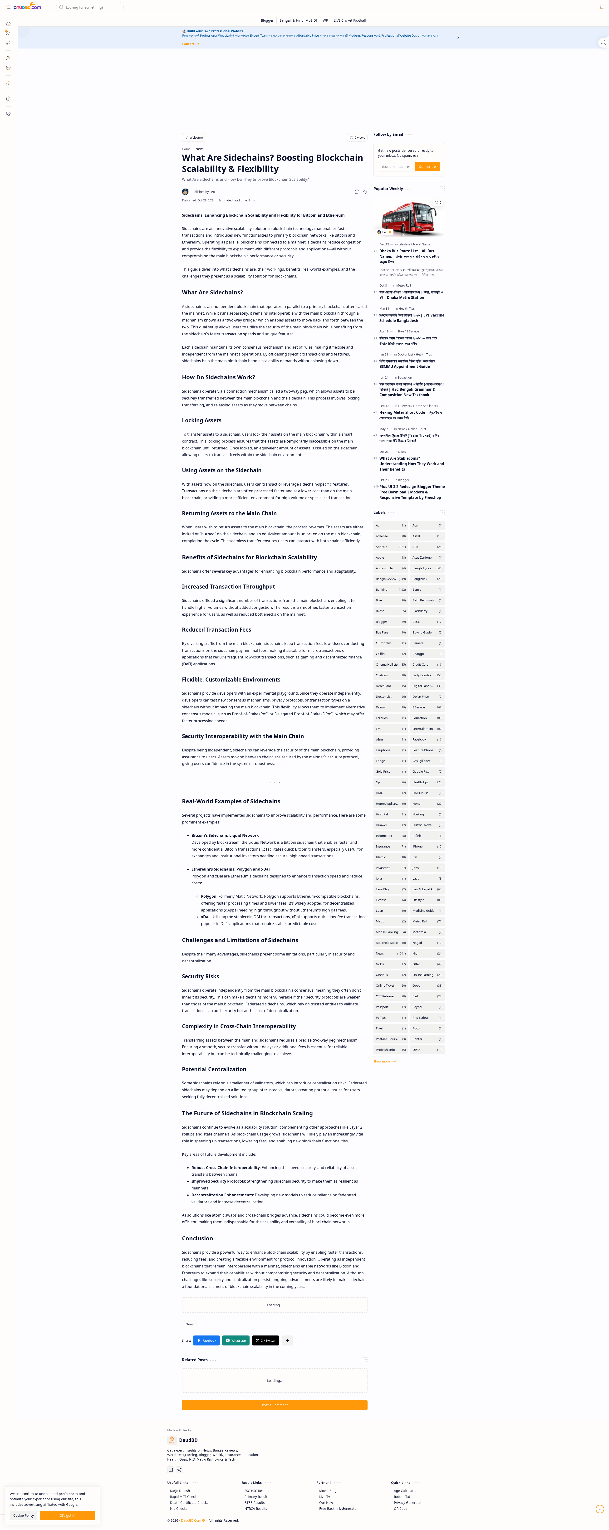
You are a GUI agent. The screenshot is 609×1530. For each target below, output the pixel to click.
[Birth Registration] (427, 600)
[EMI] (390, 728)
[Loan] (390, 910)
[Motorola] (427, 932)
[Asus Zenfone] (427, 557)
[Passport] (390, 1007)
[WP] (325, 20)
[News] (189, 1329)
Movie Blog (327, 1496)
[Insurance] (390, 846)
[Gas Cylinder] (427, 760)
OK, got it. (67, 1515)
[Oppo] (427, 985)
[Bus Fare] (390, 632)
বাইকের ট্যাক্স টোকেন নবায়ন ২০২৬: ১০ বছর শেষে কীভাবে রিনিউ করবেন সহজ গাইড (408, 341)
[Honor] (427, 803)
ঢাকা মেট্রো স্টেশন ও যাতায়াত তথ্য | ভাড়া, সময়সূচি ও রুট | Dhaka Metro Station (411, 295)
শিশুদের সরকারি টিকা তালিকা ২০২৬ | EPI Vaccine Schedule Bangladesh (411, 318)
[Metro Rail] (403, 285)
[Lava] (427, 878)
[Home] (8, 24)
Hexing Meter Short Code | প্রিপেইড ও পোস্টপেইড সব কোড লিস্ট (410, 415)
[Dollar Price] (427, 696)
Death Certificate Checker (190, 1508)
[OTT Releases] (390, 996)
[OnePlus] (390, 974)
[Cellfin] (390, 653)
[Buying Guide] (427, 632)
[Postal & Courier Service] (390, 1039)
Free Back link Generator (338, 1513)
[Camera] (427, 643)
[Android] (390, 546)
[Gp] (390, 782)
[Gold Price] (390, 771)
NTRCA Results (256, 1513)
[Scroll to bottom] (600, 1509)
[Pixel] (390, 1028)
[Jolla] (390, 878)
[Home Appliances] (425, 406)
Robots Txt (402, 1502)
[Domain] (390, 707)
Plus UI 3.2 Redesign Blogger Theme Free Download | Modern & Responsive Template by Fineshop (412, 492)
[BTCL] (427, 621)
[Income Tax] (390, 835)
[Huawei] (390, 825)
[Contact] (8, 68)
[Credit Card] (427, 664)
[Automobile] (390, 568)
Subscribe (427, 166)
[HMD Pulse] (427, 793)
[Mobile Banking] (390, 932)
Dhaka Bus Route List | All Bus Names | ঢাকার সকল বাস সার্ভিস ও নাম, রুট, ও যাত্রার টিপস (409, 256)
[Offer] (427, 964)
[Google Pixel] (427, 771)
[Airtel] (427, 536)
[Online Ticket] (417, 429)
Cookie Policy (23, 1515)
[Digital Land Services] (427, 686)
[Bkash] (390, 611)
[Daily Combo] (427, 675)
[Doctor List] (406, 354)
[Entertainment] (427, 728)
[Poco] (427, 1028)
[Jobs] (427, 867)
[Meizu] (390, 921)
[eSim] (390, 739)
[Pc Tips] (390, 1017)
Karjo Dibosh (180, 1496)
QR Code (400, 1513)
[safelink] (8, 83)
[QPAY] (427, 1049)
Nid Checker (179, 1513)
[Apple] (390, 557)
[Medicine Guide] (427, 910)
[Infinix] (427, 835)
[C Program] (390, 643)
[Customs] (390, 675)
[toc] (8, 98)
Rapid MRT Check (183, 1502)
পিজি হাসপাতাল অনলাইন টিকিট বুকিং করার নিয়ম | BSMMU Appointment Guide (408, 364)
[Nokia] (390, 964)
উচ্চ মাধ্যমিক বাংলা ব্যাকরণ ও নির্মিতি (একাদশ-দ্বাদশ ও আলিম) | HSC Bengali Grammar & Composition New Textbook (411, 389)
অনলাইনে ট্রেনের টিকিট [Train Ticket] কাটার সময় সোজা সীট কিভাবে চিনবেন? (409, 438)
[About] (8, 58)
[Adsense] (390, 536)
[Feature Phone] (427, 750)
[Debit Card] (390, 686)
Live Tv (324, 1502)
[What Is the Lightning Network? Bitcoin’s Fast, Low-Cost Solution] (228, 1307)
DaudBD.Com (191, 1525)
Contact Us (190, 44)
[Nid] (427, 953)
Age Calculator (405, 1496)
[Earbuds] (390, 718)
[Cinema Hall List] (390, 664)
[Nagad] (427, 942)
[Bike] (402, 331)
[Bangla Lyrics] (427, 568)
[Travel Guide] (421, 244)
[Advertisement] (310, 89)
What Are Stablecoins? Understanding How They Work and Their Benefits (411, 464)
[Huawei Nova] (427, 825)
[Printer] (427, 1039)
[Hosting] (427, 814)
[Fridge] (390, 760)
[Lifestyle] (405, 244)
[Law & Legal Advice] (427, 889)
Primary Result (256, 1502)
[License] (390, 900)
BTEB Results (255, 1508)
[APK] (427, 546)
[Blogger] (267, 20)
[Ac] (390, 525)
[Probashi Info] (390, 1049)
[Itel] (427, 857)
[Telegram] (179, 1475)
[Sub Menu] (8, 33)
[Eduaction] (405, 377)
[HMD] (390, 793)
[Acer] (427, 525)
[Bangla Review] (390, 579)
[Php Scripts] (427, 1017)
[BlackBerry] (427, 611)
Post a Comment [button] (275, 1410)
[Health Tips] (407, 308)
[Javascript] (390, 867)
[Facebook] (427, 739)
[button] (8, 7)
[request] (8, 114)
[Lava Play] (390, 889)
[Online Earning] (427, 974)
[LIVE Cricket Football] (350, 20)
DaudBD (453, 1525)
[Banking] (390, 589)
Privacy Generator (408, 1508)
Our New (326, 1508)
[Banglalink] (427, 579)
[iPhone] (427, 846)
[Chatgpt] (427, 653)
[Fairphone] (390, 750)
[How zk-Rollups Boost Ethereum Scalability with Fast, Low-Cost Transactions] (321, 1307)
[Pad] (427, 996)
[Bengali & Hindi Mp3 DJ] (298, 20)
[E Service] (413, 331)
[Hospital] (390, 814)
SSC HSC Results (257, 1496)
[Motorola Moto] (390, 942)
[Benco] (427, 589)
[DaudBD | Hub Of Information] (27, 7)
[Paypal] (427, 1007)
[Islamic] (390, 857)
